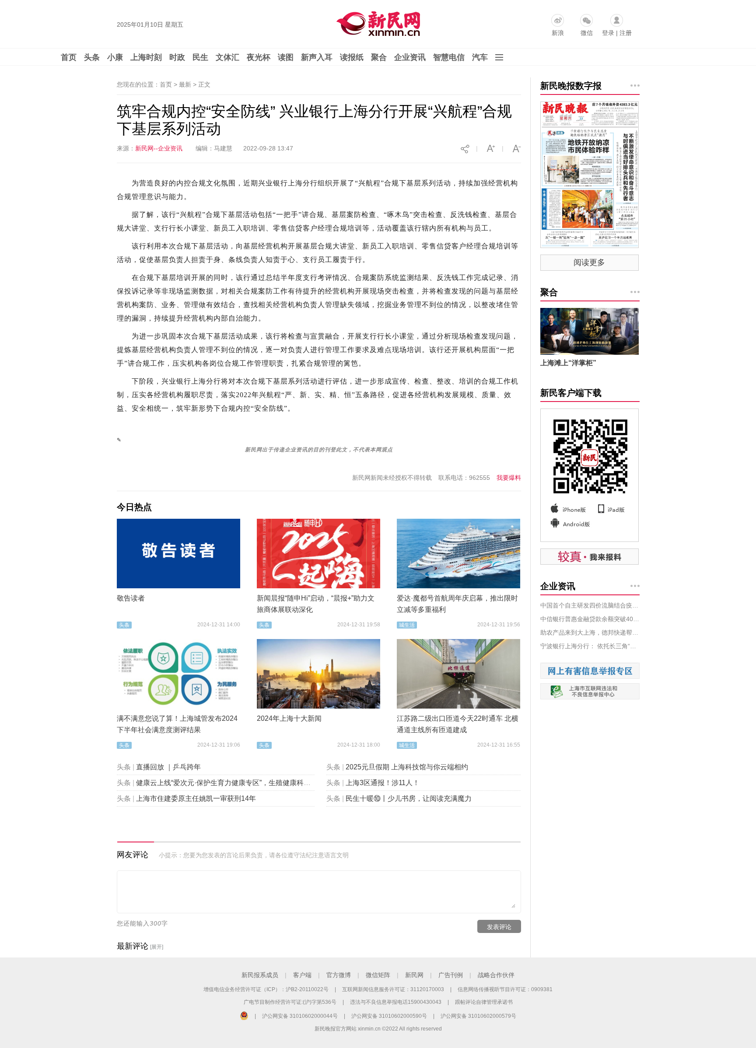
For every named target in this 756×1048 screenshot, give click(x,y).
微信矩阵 (378, 974)
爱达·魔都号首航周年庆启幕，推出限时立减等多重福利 (457, 603)
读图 (286, 57)
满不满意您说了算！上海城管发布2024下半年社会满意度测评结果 (177, 724)
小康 (115, 57)
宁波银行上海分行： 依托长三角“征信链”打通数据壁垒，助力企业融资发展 (590, 646)
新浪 (558, 32)
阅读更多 (589, 262)
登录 (608, 32)
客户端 (302, 974)
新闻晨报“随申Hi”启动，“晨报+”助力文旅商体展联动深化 (315, 603)
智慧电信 (449, 57)
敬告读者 (131, 598)
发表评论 (499, 926)
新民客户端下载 (571, 393)
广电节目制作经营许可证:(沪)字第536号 (290, 1002)
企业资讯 (410, 57)
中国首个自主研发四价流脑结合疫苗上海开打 (590, 605)
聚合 (379, 57)
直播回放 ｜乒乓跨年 (168, 767)
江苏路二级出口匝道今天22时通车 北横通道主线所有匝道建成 (457, 724)
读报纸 (352, 57)
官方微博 (338, 974)
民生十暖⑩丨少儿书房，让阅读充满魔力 (409, 798)
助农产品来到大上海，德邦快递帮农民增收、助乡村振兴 (590, 632)
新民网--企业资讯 (158, 148)
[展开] (156, 947)
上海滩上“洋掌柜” (568, 363)
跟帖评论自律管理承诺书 (484, 1002)
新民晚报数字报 (571, 86)
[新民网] (376, 22)
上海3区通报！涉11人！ (383, 782)
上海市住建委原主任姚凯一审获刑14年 (196, 798)
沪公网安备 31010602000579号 (478, 1016)
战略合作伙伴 (496, 974)
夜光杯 (258, 57)
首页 (69, 57)
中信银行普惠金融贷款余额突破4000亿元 (590, 618)
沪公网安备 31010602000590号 (389, 1016)
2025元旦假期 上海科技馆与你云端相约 (407, 767)
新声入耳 (316, 57)
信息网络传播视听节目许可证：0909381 (505, 989)
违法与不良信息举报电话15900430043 (395, 1002)
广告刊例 (450, 974)
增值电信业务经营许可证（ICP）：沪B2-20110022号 (266, 989)
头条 (92, 57)
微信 (587, 32)
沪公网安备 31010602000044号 (300, 1016)
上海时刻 (146, 57)
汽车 (480, 57)
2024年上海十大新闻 (289, 718)
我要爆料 (509, 477)
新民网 (414, 974)
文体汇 (227, 57)
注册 (626, 32)
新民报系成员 (260, 974)
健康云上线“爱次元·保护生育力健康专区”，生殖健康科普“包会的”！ (239, 782)
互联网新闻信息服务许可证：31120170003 (393, 989)
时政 (177, 57)
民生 (200, 57)
